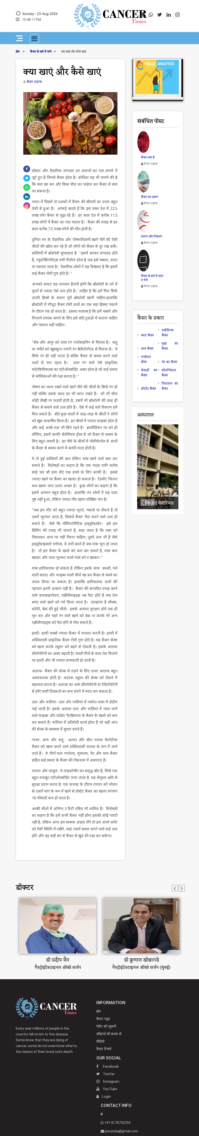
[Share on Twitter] (26, 178)
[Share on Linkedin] (26, 197)
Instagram (110, 1081)
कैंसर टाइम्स (34, 81)
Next (180, 887)
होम (18, 51)
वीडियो (100, 1041)
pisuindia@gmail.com (121, 1131)
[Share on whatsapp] (26, 187)
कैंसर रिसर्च (103, 1049)
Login (106, 1096)
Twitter (108, 1074)
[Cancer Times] (46, 1008)
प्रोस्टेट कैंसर (148, 388)
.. (46, 1042)
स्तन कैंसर (147, 348)
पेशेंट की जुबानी (106, 1026)
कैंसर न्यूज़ (103, 1019)
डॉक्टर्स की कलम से (108, 1034)
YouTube (109, 1089)
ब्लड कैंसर (147, 335)
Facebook (110, 1066)
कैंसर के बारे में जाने (40, 51)
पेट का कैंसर (169, 361)
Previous (173, 887)
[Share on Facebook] (27, 169)
